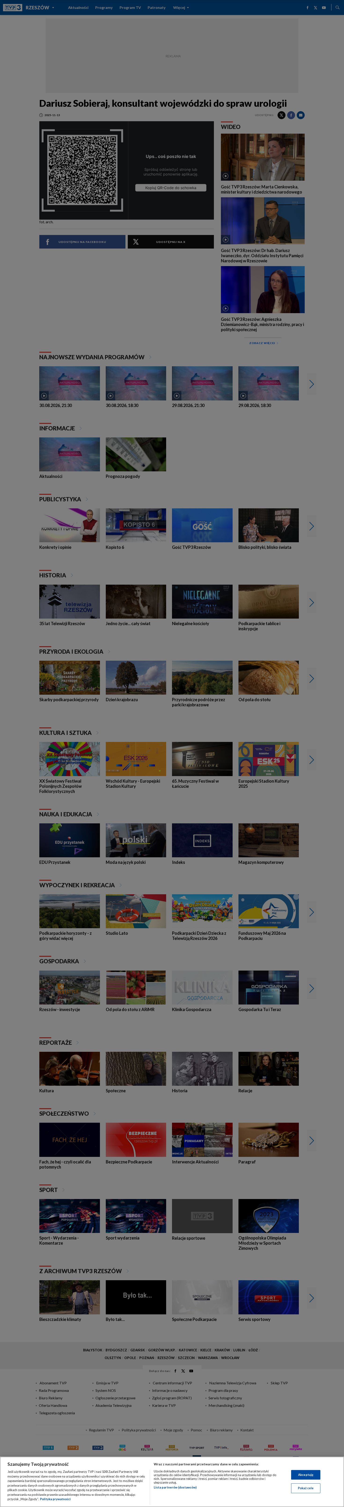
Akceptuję (305, 1475)
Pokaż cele (306, 1488)
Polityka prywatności (55, 1499)
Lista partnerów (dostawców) (175, 1487)
